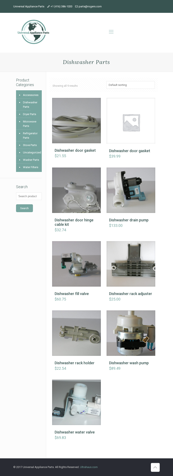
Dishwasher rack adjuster (130, 293)
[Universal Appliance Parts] (33, 32)
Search (24, 208)
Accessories (30, 95)
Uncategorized (31, 152)
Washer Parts (31, 159)
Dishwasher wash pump (129, 363)
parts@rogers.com (90, 6)
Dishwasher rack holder (75, 363)
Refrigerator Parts (30, 135)
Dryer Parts (29, 114)
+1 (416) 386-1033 (61, 6)
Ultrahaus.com (89, 467)
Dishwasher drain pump (129, 220)
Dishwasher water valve (75, 432)
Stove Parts (30, 145)
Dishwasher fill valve (72, 293)
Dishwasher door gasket (75, 150)
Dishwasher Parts (30, 104)
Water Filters (30, 167)
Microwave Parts (29, 124)
